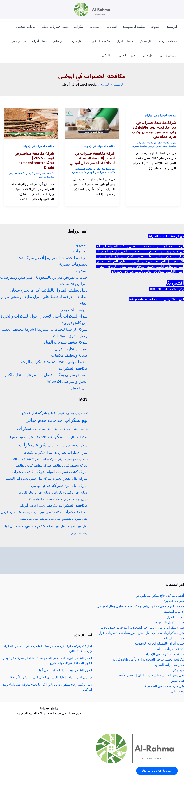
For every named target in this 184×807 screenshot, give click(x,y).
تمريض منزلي (168, 55)
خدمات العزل (125, 41)
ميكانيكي (107, 55)
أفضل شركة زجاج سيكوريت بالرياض (73, 413)
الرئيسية (172, 27)
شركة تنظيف (48, 459)
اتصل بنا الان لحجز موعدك (157, 770)
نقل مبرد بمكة (56, 526)
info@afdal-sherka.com (145, 299)
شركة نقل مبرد (76, 486)
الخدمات (95, 27)
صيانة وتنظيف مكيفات (69, 355)
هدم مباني (59, 41)
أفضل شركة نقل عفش (39, 413)
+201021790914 (159, 289)
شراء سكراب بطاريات (71, 452)
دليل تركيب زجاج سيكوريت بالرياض (73, 429)
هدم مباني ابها (14, 526)
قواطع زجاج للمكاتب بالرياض (76, 499)
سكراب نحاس (77, 445)
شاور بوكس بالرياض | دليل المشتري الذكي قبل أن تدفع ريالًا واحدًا (51, 677)
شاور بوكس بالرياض (56, 446)
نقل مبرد (77, 41)
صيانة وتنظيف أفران (71, 349)
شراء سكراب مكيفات (38, 452)
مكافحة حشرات (139, 146)
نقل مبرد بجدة (29, 518)
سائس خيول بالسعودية (169, 622)
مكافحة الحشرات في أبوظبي (162, 146)
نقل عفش (145, 41)
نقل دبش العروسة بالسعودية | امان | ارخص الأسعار (150, 675)
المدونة (155, 27)
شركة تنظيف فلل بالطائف (70, 465)
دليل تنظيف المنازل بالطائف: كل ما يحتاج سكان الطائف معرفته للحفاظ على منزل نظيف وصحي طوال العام (44, 297)
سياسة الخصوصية (134, 27)
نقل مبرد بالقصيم (75, 519)
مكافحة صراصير (46, 177)
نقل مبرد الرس (11, 512)
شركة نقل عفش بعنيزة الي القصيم (28, 478)
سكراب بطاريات (77, 437)
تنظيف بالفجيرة (174, 601)
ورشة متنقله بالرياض (79, 533)
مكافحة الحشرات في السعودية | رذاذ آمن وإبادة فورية (148, 659)
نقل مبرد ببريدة (50, 518)
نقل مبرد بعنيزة (77, 526)
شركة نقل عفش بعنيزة (70, 478)
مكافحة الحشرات (100, 41)
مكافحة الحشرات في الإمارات (160, 115)
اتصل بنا (112, 27)
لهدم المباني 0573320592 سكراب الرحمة (53, 361)
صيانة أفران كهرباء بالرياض (70, 492)
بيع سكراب (76, 420)
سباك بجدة (39, 429)
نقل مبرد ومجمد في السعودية (164, 686)
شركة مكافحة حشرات (165, 142)
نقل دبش (148, 55)
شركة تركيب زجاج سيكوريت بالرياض (73, 459)
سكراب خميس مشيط (22, 437)
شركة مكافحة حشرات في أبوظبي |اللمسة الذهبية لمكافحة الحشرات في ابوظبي (92, 158)
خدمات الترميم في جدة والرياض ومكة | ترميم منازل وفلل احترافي (140, 606)
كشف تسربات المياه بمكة (45, 499)
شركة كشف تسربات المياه (66, 342)
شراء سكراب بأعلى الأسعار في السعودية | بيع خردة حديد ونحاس (141, 627)
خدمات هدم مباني (43, 420)
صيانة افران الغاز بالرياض (33, 492)
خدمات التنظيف (26, 27)
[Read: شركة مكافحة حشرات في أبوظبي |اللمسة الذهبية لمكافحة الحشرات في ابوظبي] (92, 123)
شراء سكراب (33, 445)
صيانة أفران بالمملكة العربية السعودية (159, 643)
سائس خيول (18, 41)
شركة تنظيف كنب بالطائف (33, 465)
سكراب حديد (50, 436)
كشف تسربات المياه (55, 27)
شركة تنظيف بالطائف (25, 459)
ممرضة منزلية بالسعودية (168, 665)
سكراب (79, 27)
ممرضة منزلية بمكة (30, 512)
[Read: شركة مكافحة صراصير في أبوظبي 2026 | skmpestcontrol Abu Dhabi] (31, 123)
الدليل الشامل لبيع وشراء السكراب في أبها (65, 670)
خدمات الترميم (167, 41)
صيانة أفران (39, 41)
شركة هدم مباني (47, 485)
